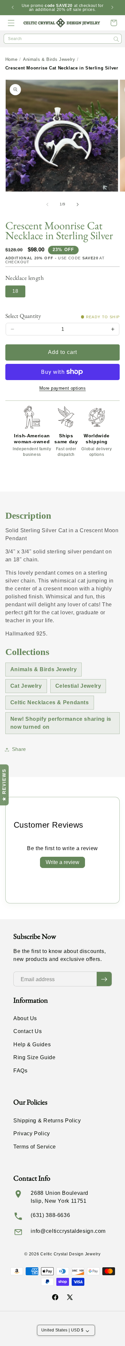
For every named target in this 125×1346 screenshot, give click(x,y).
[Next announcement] (112, 7)
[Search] (116, 39)
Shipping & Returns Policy (47, 1120)
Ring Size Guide (34, 1057)
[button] (11, 22)
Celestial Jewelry (78, 686)
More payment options (62, 388)
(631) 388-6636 (50, 1215)
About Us (25, 1018)
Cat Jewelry (26, 686)
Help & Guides (32, 1044)
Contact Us (27, 1031)
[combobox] (62, 38)
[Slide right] (77, 204)
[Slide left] (47, 204)
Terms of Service (34, 1147)
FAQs (20, 1070)
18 (15, 291)
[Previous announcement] (12, 7)
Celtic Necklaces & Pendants (49, 702)
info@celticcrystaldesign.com (68, 1231)
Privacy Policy (31, 1133)
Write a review (62, 862)
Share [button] (19, 749)
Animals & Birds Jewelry (49, 59)
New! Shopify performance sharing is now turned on (60, 723)
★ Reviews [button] (4, 785)
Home (11, 59)
